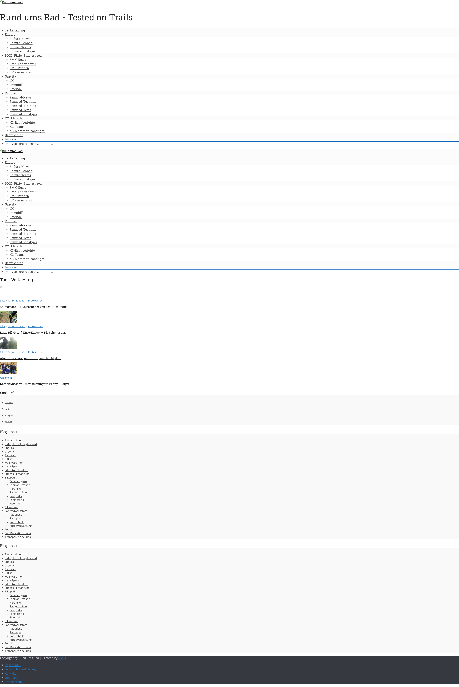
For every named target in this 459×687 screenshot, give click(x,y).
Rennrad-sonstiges (23, 114)
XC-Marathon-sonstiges (27, 131)
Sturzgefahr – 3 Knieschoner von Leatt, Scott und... (34, 307)
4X (12, 81)
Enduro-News (20, 39)
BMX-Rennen (19, 68)
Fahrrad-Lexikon (20, 485)
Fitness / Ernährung (17, 474)
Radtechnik (17, 522)
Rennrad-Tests (20, 110)
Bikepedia (11, 477)
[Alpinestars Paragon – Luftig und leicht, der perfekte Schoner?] (8, 348)
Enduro (10, 34)
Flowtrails (16, 503)
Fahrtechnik (17, 500)
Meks (62, 658)
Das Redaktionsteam (18, 533)
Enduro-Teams (20, 47)
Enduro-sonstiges (22, 51)
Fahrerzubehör (16, 300)
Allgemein (6, 377)
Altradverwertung (21, 526)
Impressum (13, 139)
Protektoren (35, 300)
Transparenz (13, 682)
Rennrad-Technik (23, 101)
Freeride (16, 89)
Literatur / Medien (16, 470)
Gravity (10, 76)
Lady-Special (12, 466)
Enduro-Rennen (21, 43)
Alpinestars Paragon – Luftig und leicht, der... (30, 358)
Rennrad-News (20, 97)
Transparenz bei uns (18, 537)
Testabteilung (15, 30)
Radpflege (16, 514)
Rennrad (11, 93)
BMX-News (18, 60)
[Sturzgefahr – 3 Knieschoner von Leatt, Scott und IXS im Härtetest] (8, 296)
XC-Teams (17, 127)
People (9, 529)
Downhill (16, 85)
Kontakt (10, 673)
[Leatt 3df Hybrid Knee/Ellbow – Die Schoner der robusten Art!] (8, 322)
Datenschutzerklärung (20, 669)
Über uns (11, 678)
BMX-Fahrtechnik (23, 64)
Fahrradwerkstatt (16, 511)
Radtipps (15, 518)
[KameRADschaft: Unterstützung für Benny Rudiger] (8, 373)
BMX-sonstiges (21, 72)
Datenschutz (14, 135)
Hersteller (16, 488)
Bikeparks (16, 496)
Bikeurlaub (11, 507)
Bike (2, 300)
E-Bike (8, 459)
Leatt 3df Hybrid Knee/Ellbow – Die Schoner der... (33, 332)
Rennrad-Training (23, 106)
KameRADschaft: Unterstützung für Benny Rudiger (34, 384)
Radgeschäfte (18, 492)
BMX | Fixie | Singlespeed (23, 55)
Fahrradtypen (18, 481)
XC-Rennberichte (22, 122)
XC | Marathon (15, 118)
